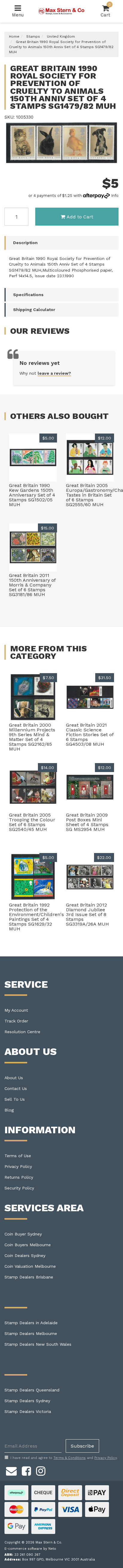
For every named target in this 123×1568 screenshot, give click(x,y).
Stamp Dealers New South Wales (37, 1344)
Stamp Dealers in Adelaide (31, 1322)
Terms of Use (17, 1155)
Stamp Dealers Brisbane (28, 1277)
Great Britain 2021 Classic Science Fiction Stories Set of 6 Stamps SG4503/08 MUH (89, 734)
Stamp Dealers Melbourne (30, 1333)
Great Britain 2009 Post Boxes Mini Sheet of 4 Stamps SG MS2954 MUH (87, 822)
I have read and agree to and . (64, 1458)
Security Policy (19, 1188)
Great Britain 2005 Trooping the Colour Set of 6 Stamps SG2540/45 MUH (32, 822)
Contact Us (15, 1088)
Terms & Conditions (69, 1458)
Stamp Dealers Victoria (27, 1411)
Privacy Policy (18, 1166)
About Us (13, 1077)
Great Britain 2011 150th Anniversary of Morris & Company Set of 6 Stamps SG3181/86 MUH (32, 584)
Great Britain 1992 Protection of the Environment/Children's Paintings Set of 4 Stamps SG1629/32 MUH (36, 917)
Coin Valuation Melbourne (30, 1266)
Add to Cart (80, 217)
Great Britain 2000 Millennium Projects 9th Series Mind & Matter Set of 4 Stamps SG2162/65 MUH (32, 737)
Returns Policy (18, 1177)
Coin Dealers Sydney (24, 1255)
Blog (9, 1110)
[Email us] (11, 1470)
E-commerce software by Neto (30, 1549)
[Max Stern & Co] (61, 11)
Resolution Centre (22, 1031)
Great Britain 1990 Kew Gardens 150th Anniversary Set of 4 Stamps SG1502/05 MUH (32, 495)
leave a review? (54, 373)
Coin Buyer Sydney (23, 1234)
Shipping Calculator (34, 309)
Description (25, 242)
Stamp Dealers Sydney (27, 1400)
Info (115, 195)
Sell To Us (14, 1099)
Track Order (16, 1021)
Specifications (28, 294)
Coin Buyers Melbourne (27, 1244)
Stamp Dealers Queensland (31, 1390)
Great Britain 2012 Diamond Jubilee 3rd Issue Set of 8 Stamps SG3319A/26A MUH (87, 914)
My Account (16, 1010)
